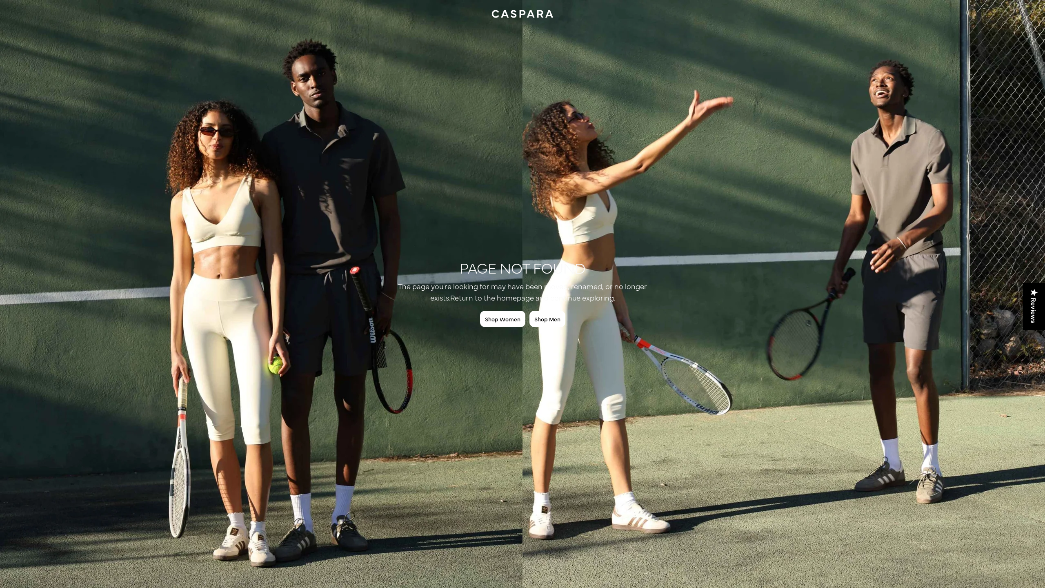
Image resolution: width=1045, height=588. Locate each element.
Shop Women (502, 319)
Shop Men (547, 319)
